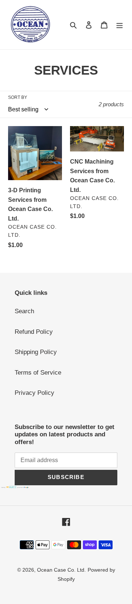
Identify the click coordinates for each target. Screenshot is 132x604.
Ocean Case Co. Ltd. (61, 570)
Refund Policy (34, 331)
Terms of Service (38, 372)
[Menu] (119, 24)
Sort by (17, 97)
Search (24, 311)
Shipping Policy (36, 352)
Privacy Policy (34, 392)
